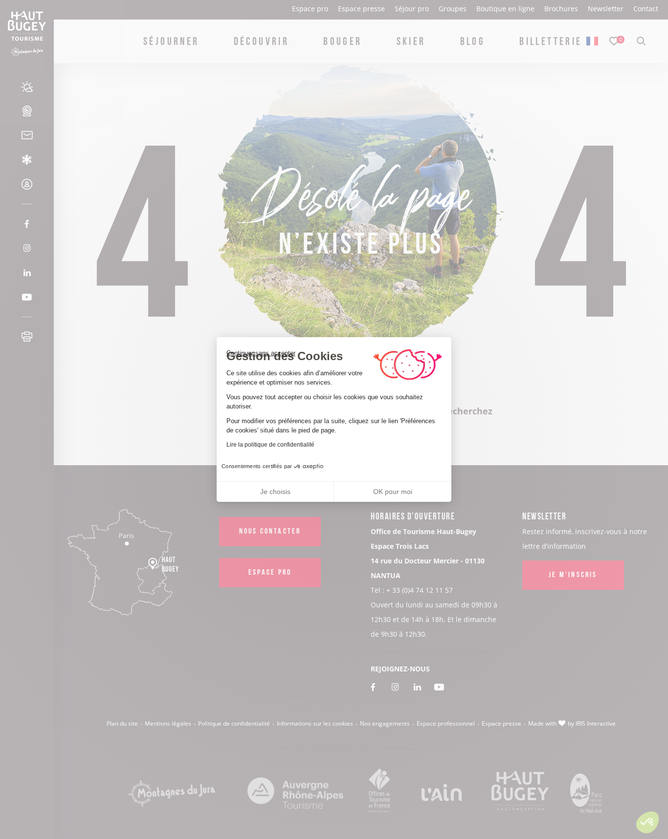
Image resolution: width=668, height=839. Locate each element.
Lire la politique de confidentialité (270, 444)
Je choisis (275, 491)
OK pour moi (392, 491)
